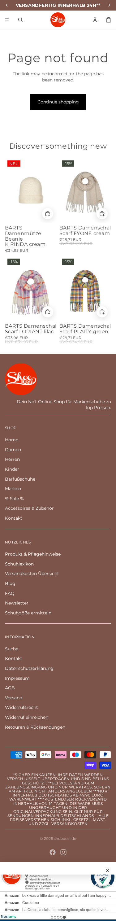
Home (11, 440)
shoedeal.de (65, 838)
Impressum (17, 678)
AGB (10, 688)
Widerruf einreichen (26, 717)
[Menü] (7, 20)
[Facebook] (52, 852)
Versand (13, 698)
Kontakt (13, 518)
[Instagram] (63, 852)
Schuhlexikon (19, 564)
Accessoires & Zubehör (29, 508)
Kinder (12, 469)
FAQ (10, 593)
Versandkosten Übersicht (32, 573)
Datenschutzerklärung (29, 668)
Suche (11, 649)
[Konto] (95, 20)
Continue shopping (58, 102)
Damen (13, 449)
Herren (12, 459)
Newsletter (16, 603)
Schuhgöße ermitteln (28, 613)
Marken (13, 488)
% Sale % (14, 498)
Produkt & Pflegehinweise (33, 554)
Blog (10, 583)
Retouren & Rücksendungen (35, 727)
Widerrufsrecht (21, 707)
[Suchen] (20, 20)
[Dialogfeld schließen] (107, 870)
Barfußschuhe (20, 479)
